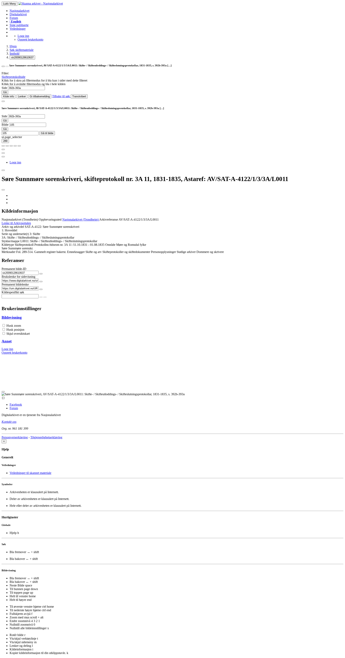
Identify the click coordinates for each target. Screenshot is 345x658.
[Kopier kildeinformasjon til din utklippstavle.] (3, 153)
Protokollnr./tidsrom (46, 244)
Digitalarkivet (18, 14)
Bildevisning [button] (12, 317)
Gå (5, 92)
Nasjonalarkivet (19, 10)
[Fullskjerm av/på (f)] (3, 149)
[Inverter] (15, 145)
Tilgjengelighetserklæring (46, 437)
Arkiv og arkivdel (13, 226)
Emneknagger (76, 252)
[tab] (172, 317)
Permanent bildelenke (15, 284)
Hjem (13, 46)
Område (110, 244)
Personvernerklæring (15, 437)
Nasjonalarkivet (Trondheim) (20, 219)
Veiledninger (18, 28)
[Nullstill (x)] (19, 145)
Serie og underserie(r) (15, 234)
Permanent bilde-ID (14, 269)
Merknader (8, 252)
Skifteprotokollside (13, 77)
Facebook (16, 404)
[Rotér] (11, 145)
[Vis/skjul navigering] (3, 101)
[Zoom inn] (3, 145)
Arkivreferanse (108, 219)
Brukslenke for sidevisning (18, 276)
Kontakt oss (9, 421)
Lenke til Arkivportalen (16, 223)
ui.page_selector (12, 137)
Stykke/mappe (11, 241)
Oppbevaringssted (50, 219)
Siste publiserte (19, 25)
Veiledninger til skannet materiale (30, 473)
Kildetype (8, 244)
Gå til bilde (47, 133)
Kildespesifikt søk (13, 292)
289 (5, 140)
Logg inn (23, 36)
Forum (14, 18)
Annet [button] (7, 341)
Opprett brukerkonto (30, 39)
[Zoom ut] (7, 145)
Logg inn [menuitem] (15, 162)
